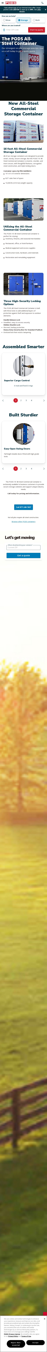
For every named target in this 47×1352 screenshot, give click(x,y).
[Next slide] (44, 400)
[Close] (44, 1318)
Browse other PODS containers (23, 521)
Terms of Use (26, 1336)
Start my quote (36, 30)
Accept (35, 1343)
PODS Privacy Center (12, 1334)
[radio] (8, 20)
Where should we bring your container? (20, 545)
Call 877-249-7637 (23, 507)
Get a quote (23, 555)
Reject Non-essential (16, 1344)
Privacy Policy (13, 1336)
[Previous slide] (3, 400)
